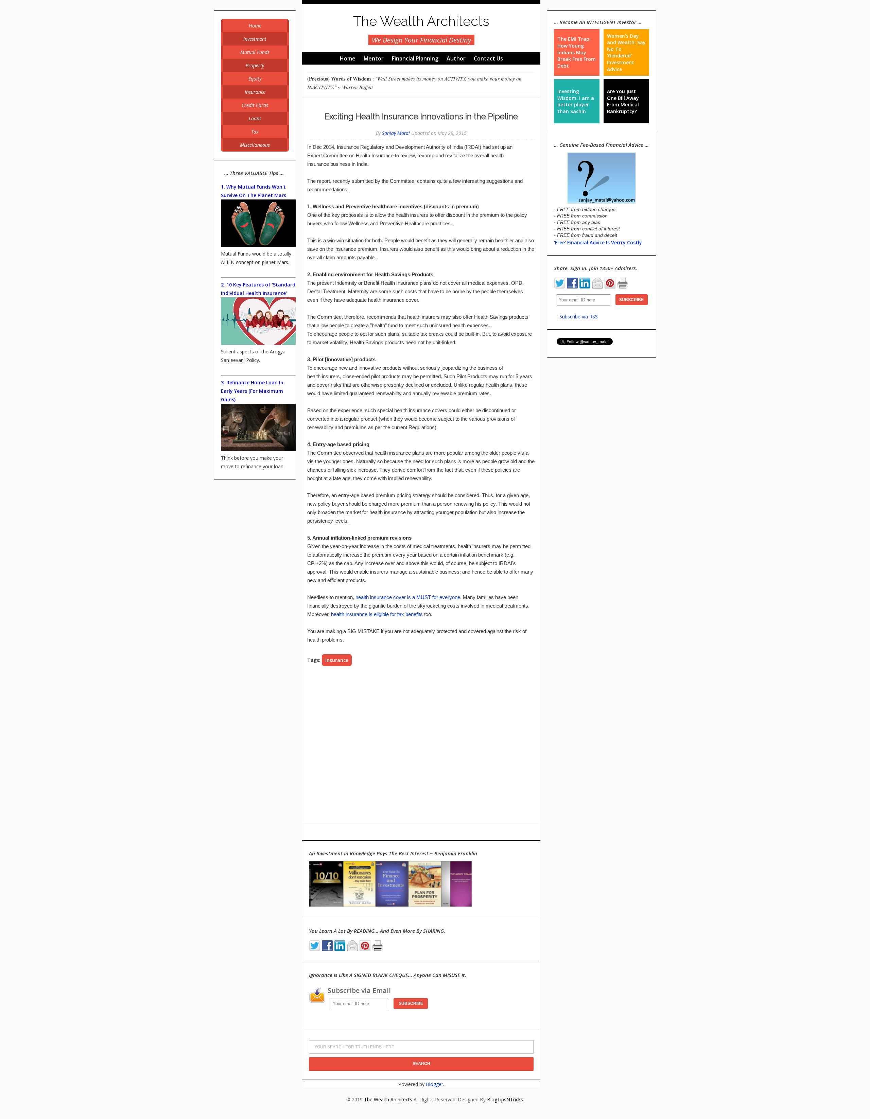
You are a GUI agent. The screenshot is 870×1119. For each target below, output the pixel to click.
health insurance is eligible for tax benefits (377, 614)
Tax (255, 131)
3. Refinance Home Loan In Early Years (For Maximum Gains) (252, 391)
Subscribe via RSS (578, 316)
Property (255, 65)
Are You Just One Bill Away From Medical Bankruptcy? (623, 101)
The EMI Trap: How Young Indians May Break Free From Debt (576, 52)
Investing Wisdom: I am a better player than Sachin (575, 101)
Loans (255, 118)
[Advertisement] (421, 744)
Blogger (434, 1084)
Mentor (374, 58)
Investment (254, 39)
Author (456, 58)
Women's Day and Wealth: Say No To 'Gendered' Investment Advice (626, 52)
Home (347, 58)
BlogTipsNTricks (505, 1099)
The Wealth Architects (421, 21)
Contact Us (488, 58)
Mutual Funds (254, 52)
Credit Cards (255, 105)
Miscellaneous (255, 145)
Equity (254, 78)
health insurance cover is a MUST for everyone (407, 597)
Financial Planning (415, 58)
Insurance (336, 660)
